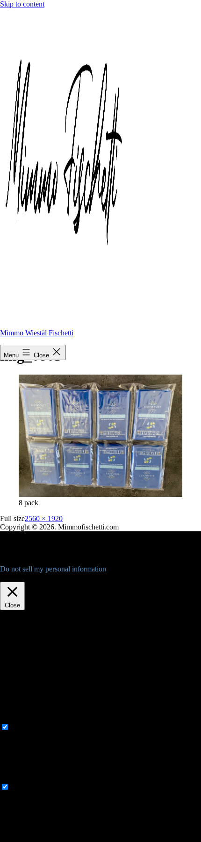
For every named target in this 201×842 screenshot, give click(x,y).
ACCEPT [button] (67, 577)
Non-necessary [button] (22, 778)
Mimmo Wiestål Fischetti (36, 333)
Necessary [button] (15, 718)
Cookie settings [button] (25, 577)
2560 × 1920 (44, 518)
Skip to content (22, 4)
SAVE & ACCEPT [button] (28, 838)
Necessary (26, 727)
